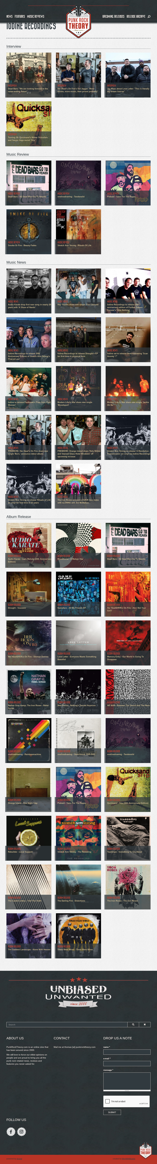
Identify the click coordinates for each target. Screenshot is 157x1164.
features (20, 16)
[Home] (78, 21)
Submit (112, 1112)
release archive (136, 16)
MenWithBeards (128, 1159)
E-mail (107, 1059)
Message (108, 1070)
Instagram (21, 1131)
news (9, 16)
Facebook (10, 1131)
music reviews (35, 16)
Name (106, 1047)
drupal (19, 1159)
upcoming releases (113, 16)
